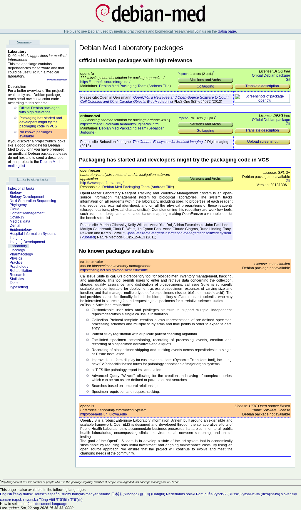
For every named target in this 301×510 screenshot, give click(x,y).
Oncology (17, 250)
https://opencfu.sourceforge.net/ (105, 82)
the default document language (42, 504)
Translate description (57, 79)
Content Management (27, 213)
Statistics (17, 279)
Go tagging (205, 86)
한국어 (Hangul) (152, 494)
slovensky (289, 494)
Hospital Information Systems (33, 234)
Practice (16, 262)
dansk (28, 494)
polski (190, 494)
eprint (167, 102)
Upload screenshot (262, 141)
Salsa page (227, 31)
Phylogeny (18, 205)
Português (204, 494)
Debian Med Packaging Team (122, 86)
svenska (31, 500)
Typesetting (19, 287)
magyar (92, 494)
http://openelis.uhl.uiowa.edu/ (103, 414)
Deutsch (40, 494)
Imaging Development (27, 242)
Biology (16, 193)
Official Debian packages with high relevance (39, 110)
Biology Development (27, 197)
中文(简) (62, 500)
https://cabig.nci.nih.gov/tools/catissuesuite (114, 270)
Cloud (14, 209)
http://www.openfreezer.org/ (101, 183)
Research (17, 275)
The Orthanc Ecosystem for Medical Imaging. (168, 142)
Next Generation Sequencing (33, 201)
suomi (66, 494)
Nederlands (175, 494)
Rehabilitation (21, 271)
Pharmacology (21, 254)
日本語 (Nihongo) (125, 494)
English (6, 494)
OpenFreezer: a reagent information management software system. (179, 233)
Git (288, 80)
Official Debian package (271, 75)
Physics (16, 258)
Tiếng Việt (47, 500)
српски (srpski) (12, 500)
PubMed (155, 102)
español (54, 494)
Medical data (20, 221)
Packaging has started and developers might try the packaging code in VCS (40, 122)
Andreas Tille (159, 86)
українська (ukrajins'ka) (261, 494)
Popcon (183, 73)
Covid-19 (17, 217)
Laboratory (18, 246)
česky (17, 494)
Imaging (16, 238)
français (78, 494)
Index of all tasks (21, 188)
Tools (14, 283)
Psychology (19, 267)
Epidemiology (21, 230)
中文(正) (76, 500)
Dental (15, 225)
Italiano (104, 494)
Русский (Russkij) (227, 494)
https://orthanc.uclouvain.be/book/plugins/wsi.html (119, 124)
